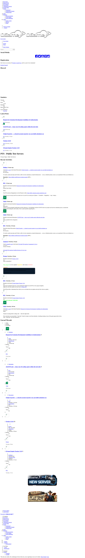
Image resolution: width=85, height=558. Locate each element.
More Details (43, 556)
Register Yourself (4, 65)
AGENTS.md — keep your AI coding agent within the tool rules (20, 126)
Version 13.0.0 (7, 141)
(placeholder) (8, 543)
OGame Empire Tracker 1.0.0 (11, 148)
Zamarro (5, 241)
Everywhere (3, 38)
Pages (4, 44)
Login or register (6, 26)
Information (10, 364)
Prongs (4, 143)
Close (48, 556)
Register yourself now (17, 62)
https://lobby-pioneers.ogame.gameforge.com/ (36, 193)
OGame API (23, 286)
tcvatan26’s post (9, 244)
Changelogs (10, 428)
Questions (10, 332)
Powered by (7, 514)
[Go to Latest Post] (7, 351)
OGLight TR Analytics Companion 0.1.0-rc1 (27, 244)
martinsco (10, 455)
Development (11, 341)
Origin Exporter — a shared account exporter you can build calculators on (23, 134)
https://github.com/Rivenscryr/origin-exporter (18, 177)
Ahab (4, 129)
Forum (4, 43)
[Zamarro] (4, 239)
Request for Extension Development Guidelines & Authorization (20, 119)
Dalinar (5, 167)
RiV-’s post (8, 170)
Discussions (10, 395)
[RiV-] (4, 180)
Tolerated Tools (11, 457)
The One (5, 110)
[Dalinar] (4, 164)
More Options (6, 47)
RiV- (4, 122)
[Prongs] (4, 253)
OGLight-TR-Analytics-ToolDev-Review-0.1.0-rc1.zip (14, 250)
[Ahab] (4, 198)
